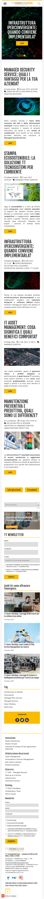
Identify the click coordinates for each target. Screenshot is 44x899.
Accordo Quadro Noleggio (25, 883)
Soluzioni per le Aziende (13, 692)
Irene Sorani (10, 89)
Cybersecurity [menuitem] (10, 778)
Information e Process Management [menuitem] (19, 759)
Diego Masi (10, 342)
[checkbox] (22, 823)
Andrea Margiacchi (13, 261)
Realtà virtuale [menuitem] (11, 744)
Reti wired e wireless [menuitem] (13, 762)
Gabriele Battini (12, 177)
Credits (25, 885)
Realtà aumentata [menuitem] (12, 741)
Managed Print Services (13, 698)
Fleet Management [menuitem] (13, 756)
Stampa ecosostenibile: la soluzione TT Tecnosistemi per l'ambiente (19, 163)
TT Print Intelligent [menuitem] (13, 788)
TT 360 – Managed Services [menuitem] (16, 772)
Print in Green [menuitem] (10, 794)
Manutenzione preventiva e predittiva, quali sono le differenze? (21, 408)
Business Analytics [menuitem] (12, 765)
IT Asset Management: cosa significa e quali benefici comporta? (20, 329)
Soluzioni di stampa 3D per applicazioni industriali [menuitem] (20, 747)
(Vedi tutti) (8, 707)
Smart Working (9, 704)
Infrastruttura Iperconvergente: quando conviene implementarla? (19, 248)
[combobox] (20, 504)
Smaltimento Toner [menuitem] (13, 791)
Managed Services (11, 701)
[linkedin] (27, 720)
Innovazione (9, 695)
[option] (22, 33)
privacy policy (13, 836)
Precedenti (32, 490)
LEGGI (22, 43)
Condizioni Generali (11, 883)
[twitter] (22, 720)
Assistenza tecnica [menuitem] (12, 780)
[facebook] (17, 720)
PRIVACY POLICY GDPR (15, 885)
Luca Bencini (11, 421)
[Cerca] (38, 505)
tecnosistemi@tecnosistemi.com (17, 863)
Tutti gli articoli (13, 490)
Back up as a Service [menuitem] (13, 775)
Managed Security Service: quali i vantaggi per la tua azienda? (21, 76)
